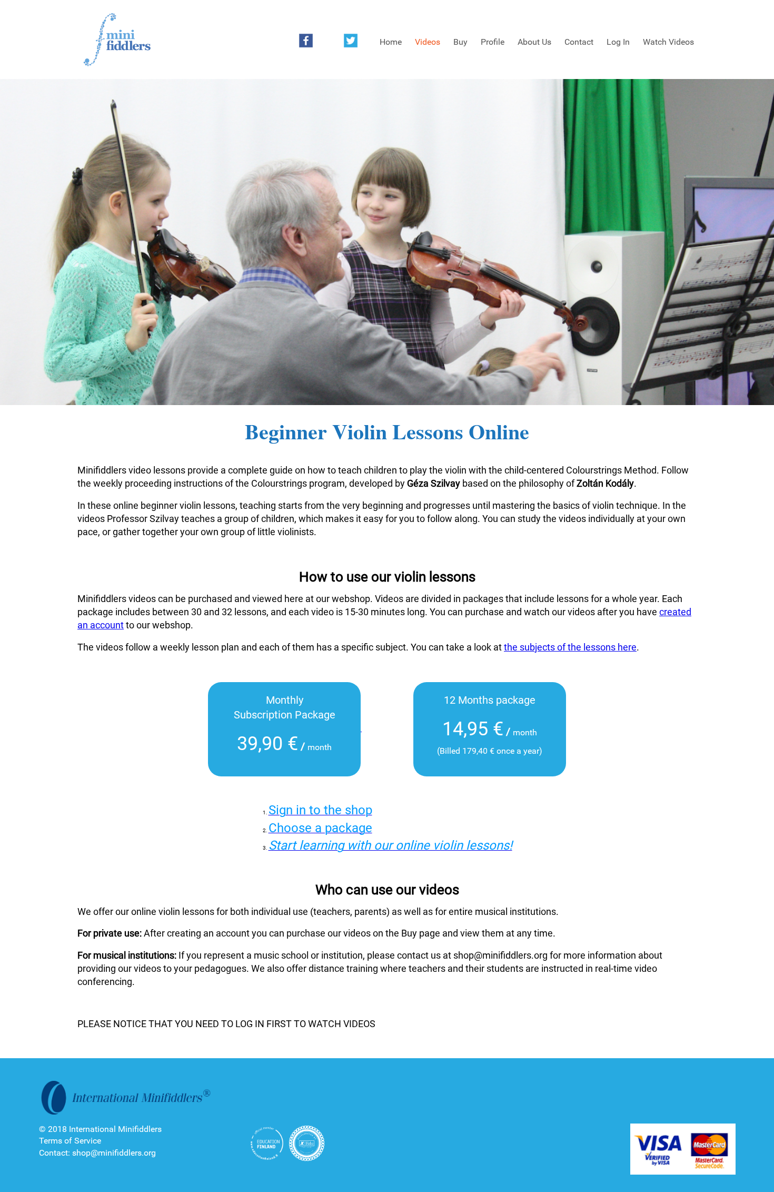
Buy (460, 42)
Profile (492, 42)
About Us (534, 42)
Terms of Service (70, 1141)
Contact (578, 42)
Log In (618, 42)
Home (391, 42)
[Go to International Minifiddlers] (116, 40)
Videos (427, 42)
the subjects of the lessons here (570, 647)
